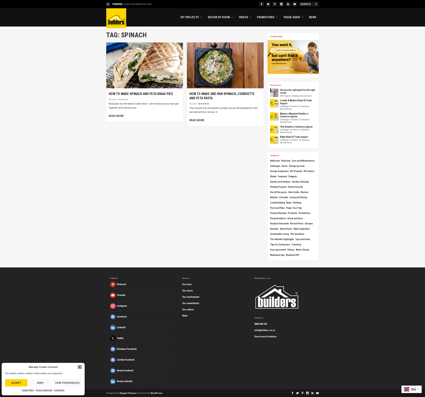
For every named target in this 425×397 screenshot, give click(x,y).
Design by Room (219, 17)
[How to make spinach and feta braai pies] (144, 65)
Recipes (112, 99)
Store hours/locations (265, 336)
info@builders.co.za (264, 330)
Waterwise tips (277, 255)
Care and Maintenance (303, 160)
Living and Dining (298, 197)
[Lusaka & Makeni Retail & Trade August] (274, 103)
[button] (79, 367)
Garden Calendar (300, 181)
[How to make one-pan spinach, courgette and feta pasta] (225, 65)
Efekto (273, 176)
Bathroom (275, 160)
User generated (278, 249)
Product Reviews (278, 213)
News (312, 17)
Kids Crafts (293, 192)
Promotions (265, 17)
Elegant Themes (128, 393)
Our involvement (190, 297)
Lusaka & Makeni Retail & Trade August (296, 102)
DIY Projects (189, 17)
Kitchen (304, 192)
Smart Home (286, 228)
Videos (243, 17)
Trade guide (291, 17)
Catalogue (284, 106)
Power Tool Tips (294, 208)
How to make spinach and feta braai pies (141, 94)
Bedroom (286, 160)
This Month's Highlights (282, 239)
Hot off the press (278, 192)
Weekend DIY (292, 255)
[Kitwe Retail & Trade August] (274, 140)
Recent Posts (306, 96)
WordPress (156, 393)
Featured (282, 176)
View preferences (67, 382)
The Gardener (297, 234)
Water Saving (302, 249)
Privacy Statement (44, 390)
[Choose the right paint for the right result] (274, 93)
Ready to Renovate (279, 223)
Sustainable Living (279, 234)
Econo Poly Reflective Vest (138, 4)
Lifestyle (283, 197)
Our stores (187, 290)
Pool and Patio (277, 208)
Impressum (59, 390)
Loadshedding (277, 202)
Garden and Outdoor (280, 181)
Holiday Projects (278, 187)
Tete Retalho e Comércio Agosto (296, 126)
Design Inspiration (279, 171)
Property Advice (278, 218)
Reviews (274, 228)
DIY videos (309, 171)
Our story (186, 284)
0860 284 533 (260, 324)
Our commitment (190, 303)
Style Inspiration (301, 228)
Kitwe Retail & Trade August (294, 137)
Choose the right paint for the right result (297, 91)
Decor (285, 166)
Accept (16, 382)
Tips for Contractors (280, 244)
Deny (40, 382)
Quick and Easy (294, 218)
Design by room (297, 166)
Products (294, 106)
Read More (116, 115)
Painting (295, 96)
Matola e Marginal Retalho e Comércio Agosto (294, 115)
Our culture (188, 309)
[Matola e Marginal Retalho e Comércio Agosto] (274, 116)
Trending (296, 244)
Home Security (295, 187)
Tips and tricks (302, 239)
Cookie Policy (28, 390)
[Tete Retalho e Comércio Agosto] (274, 129)
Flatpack (292, 176)
